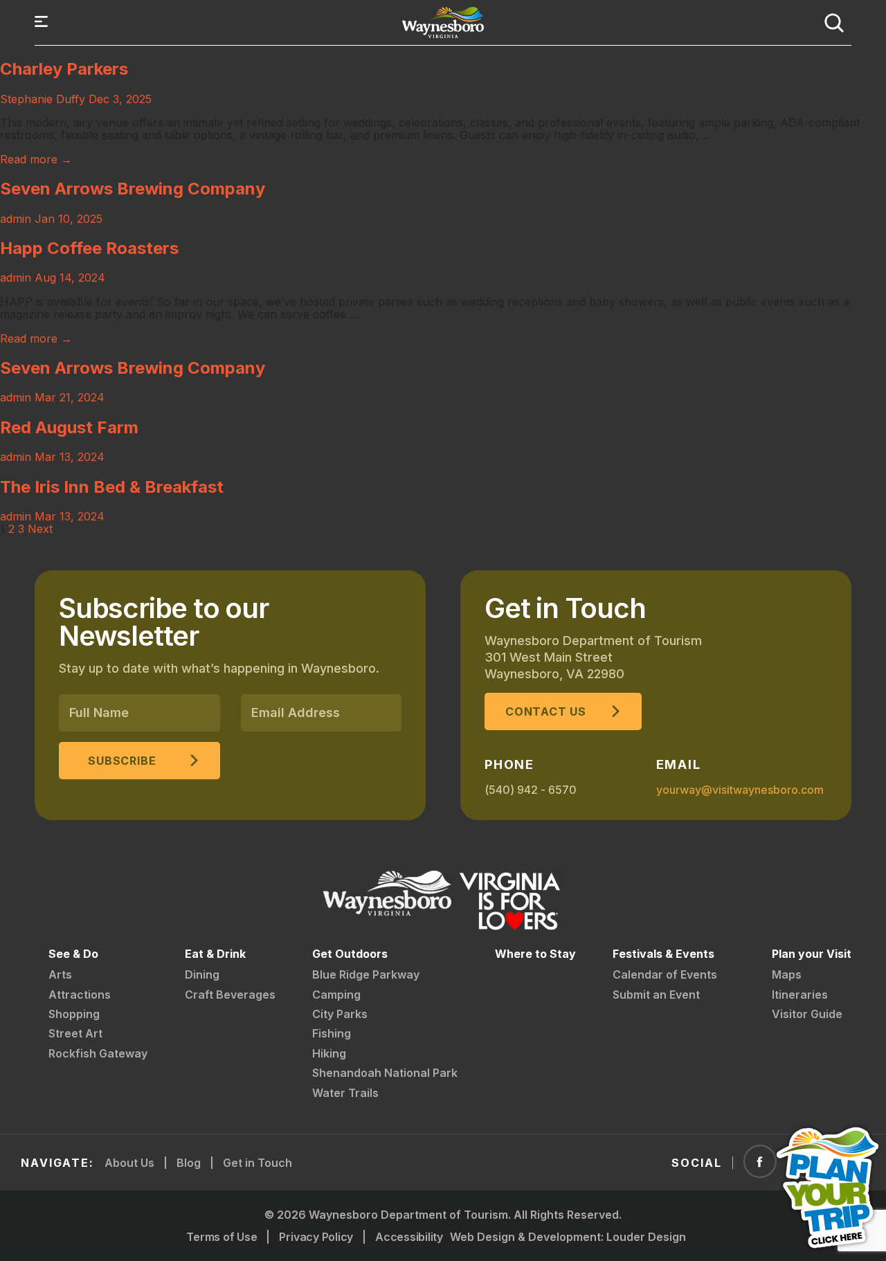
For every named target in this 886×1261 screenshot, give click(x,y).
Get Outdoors (350, 953)
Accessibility (409, 1237)
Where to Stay (535, 953)
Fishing (331, 1033)
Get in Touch (257, 1163)
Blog (189, 1163)
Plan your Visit (811, 953)
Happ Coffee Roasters (89, 248)
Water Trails (345, 1093)
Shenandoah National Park (385, 1073)
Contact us (545, 711)
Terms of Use (221, 1237)
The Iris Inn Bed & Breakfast (112, 487)
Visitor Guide (807, 1014)
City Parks (340, 1014)
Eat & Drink (215, 953)
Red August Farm (69, 427)
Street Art (75, 1033)
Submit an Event (656, 994)
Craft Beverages (230, 994)
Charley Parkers (64, 69)
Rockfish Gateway (97, 1053)
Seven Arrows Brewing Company (132, 189)
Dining (202, 974)
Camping (336, 994)
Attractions (79, 994)
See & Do (73, 953)
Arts (60, 974)
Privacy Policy (316, 1237)
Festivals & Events (663, 953)
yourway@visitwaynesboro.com (740, 790)
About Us (129, 1163)
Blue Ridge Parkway (365, 974)
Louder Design (646, 1237)
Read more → (36, 159)
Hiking (329, 1053)
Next (40, 529)
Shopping (74, 1014)
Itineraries (800, 994)
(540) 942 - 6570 (531, 790)
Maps (787, 974)
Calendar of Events (665, 974)
